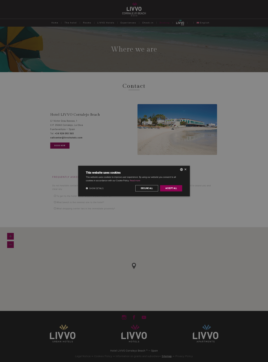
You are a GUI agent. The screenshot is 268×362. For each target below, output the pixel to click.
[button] (95, 188)
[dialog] (134, 181)
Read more (135, 180)
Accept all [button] (171, 188)
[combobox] (181, 169)
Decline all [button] (147, 188)
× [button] (185, 169)
